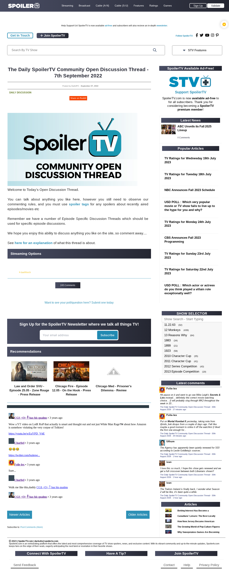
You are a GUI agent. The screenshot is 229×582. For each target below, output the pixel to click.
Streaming (67, 5)
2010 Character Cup (177, 356)
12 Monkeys (172, 330)
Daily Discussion (20, 92)
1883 (167, 340)
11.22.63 (169, 324)
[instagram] (212, 35)
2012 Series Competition (180, 366)
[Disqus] (78, 456)
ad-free (108, 25)
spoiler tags (79, 204)
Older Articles (137, 514)
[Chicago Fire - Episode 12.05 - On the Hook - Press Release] (71, 382)
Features (139, 5)
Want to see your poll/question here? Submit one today (79, 302)
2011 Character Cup (177, 361)
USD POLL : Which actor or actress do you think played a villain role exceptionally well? (189, 289)
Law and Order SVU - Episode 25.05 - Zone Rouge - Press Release (29, 390)
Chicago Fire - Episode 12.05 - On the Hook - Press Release (71, 390)
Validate (215, 5)
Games (168, 5)
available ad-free (203, 98)
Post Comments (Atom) (31, 527)
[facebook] (197, 35)
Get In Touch (20, 35)
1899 (167, 345)
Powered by (13, 272)
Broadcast (84, 5)
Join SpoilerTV (54, 35)
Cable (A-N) (102, 5)
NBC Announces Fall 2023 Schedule (189, 190)
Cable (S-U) (121, 5)
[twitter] (201, 35)
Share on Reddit (78, 98)
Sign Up (198, 5)
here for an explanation (34, 243)
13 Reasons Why (175, 335)
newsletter (162, 25)
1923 (167, 350)
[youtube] (207, 35)
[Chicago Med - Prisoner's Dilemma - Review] (113, 382)
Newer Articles (19, 514)
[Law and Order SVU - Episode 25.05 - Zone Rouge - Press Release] (29, 382)
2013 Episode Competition (181, 371)
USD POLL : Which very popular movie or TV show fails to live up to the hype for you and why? (189, 206)
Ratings (153, 5)
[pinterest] (217, 35)
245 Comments (67, 285)
